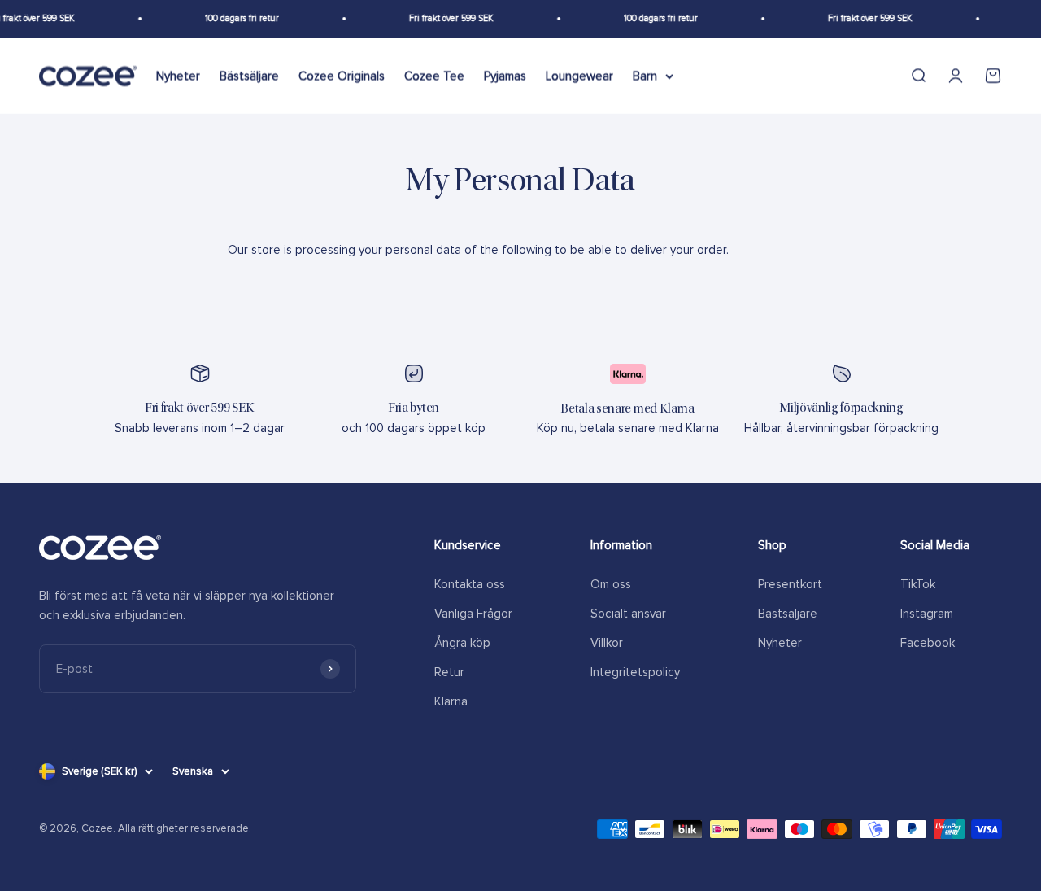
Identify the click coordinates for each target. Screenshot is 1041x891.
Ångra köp (462, 642)
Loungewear (579, 75)
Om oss (610, 584)
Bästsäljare (249, 75)
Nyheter (178, 75)
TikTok (917, 584)
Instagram (926, 613)
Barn (645, 75)
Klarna (451, 701)
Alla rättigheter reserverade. (184, 828)
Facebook (927, 642)
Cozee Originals (341, 75)
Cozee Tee (434, 75)
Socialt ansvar (628, 613)
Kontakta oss (469, 584)
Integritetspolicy (635, 672)
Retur (449, 672)
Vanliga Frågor (473, 613)
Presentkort (790, 584)
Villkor (606, 642)
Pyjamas (505, 75)
